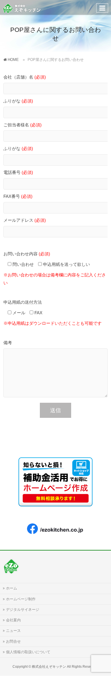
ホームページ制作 (21, 599)
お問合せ (13, 642)
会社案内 (13, 620)
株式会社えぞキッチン (49, 667)
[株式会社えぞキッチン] (22, 7)
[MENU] (102, 8)
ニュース (13, 631)
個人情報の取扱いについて (28, 652)
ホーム (11, 588)
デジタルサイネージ (22, 610)
